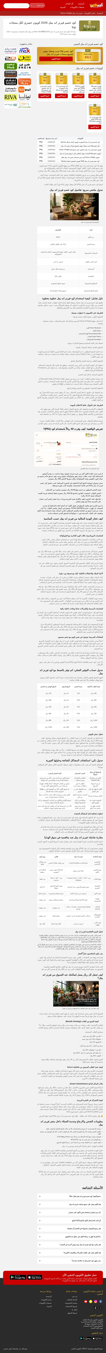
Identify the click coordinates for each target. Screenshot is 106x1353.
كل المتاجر (69, 4)
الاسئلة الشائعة (72, 1300)
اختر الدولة (37, 5)
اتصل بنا (74, 1310)
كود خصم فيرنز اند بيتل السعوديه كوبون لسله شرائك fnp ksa (62, 89)
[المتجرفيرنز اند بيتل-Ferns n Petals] (89, 25)
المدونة (63, 7)
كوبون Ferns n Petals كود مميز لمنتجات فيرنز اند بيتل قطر (79, 89)
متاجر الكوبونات (89, 13)
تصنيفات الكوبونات (77, 7)
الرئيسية (81, 4)
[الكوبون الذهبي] (96, 5)
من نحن (74, 1296)
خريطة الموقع (72, 1313)
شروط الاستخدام (71, 1306)
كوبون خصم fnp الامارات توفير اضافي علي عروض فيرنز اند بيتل (95, 89)
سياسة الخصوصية (71, 1303)
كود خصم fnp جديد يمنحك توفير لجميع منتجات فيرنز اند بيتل (80, 146)
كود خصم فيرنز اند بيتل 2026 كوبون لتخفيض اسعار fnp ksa (95, 120)
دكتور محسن (8, 1349)
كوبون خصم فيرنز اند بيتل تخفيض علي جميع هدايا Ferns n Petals (45, 89)
